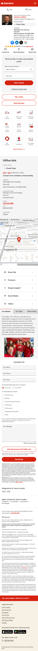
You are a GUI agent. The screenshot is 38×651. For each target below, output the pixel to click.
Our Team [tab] (19, 311)
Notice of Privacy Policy (8, 617)
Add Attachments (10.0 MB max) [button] (19, 449)
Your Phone (6, 373)
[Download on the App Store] (7, 632)
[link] (9, 3)
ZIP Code (9, 76)
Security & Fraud (6, 610)
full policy (24, 567)
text (9, 173)
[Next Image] (30, 347)
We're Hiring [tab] (31, 311)
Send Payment (19, 103)
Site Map (4, 622)
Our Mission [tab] (6, 311)
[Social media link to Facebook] (12, 42)
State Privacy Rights (7, 620)
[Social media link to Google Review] (25, 42)
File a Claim (19, 97)
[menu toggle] (35, 3)
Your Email (6, 379)
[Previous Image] (7, 347)
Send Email (19, 459)
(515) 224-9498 (8, 203)
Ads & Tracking (6, 607)
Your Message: (7, 426)
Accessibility (5, 612)
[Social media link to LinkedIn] (17, 42)
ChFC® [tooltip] (4, 491)
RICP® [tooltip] (8, 491)
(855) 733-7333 (18, 482)
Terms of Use (5, 615)
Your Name (6, 367)
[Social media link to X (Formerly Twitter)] (21, 42)
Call (4, 173)
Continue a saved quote (19, 89)
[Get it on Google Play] (20, 632)
